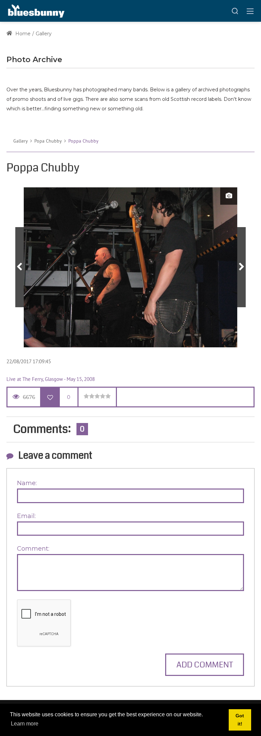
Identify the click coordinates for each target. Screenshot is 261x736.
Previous (19, 267)
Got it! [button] (240, 719)
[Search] (235, 11)
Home (22, 34)
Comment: (33, 549)
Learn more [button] (24, 723)
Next (241, 267)
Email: (26, 516)
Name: (27, 483)
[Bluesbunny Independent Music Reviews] (35, 10)
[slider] (97, 396)
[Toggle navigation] (250, 11)
